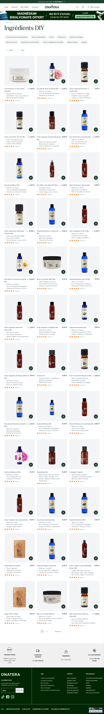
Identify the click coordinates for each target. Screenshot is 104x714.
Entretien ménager (76, 37)
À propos (35, 7)
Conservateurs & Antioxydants (17, 37)
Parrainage (70, 685)
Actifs (51, 37)
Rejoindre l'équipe (72, 693)
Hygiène (88, 685)
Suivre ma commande (48, 678)
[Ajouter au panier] (31, 81)
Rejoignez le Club (72, 683)
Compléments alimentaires (94, 678)
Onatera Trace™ (71, 680)
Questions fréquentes (47, 685)
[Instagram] (12, 697)
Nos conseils (45, 683)
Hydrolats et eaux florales (30, 42)
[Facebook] (7, 697)
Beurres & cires (11, 42)
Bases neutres (72, 42)
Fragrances (62, 37)
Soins (88, 683)
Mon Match (25, 7)
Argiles (84, 42)
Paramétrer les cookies (41, 709)
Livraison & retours (47, 680)
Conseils (14, 7)
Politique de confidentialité (60, 709)
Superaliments (90, 690)
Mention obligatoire (13, 709)
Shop (6, 7)
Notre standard (71, 678)
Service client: (50, 690)
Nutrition (88, 688)
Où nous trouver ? (72, 688)
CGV (2, 709)
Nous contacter (45, 688)
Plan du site (26, 709)
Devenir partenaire (73, 690)
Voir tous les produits (92, 693)
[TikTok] (2, 697)
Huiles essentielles (38, 37)
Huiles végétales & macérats (53, 42)
